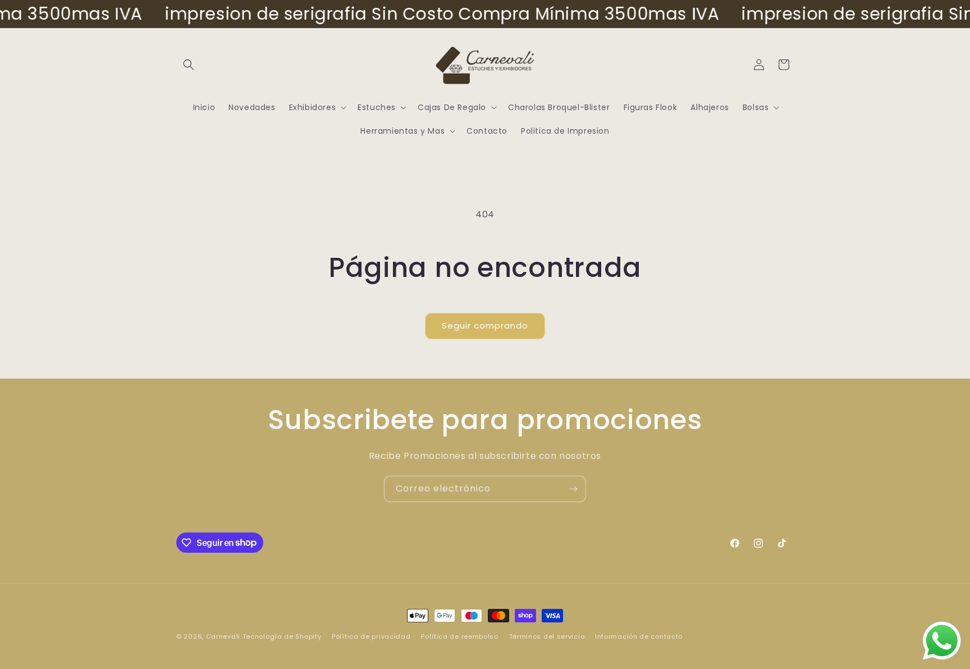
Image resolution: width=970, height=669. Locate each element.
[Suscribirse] (573, 489)
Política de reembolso (459, 635)
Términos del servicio (547, 635)
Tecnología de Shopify (282, 636)
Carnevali (223, 636)
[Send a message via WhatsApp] (941, 640)
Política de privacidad (371, 635)
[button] (188, 64)
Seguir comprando (485, 325)
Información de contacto (639, 635)
